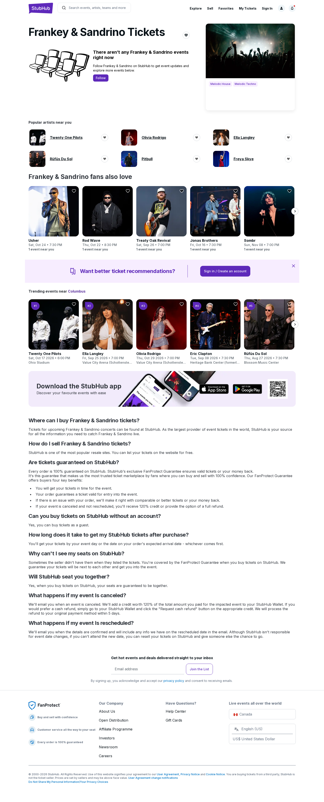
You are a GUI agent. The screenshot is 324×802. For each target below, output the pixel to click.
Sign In (267, 8)
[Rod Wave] (107, 218)
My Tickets (248, 8)
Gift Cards (174, 720)
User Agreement (168, 774)
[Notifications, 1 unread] (292, 8)
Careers (105, 756)
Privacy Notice (190, 774)
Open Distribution (113, 720)
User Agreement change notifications (153, 777)
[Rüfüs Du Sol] (269, 332)
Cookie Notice (215, 774)
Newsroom (108, 747)
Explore (196, 8)
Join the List (199, 669)
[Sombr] (269, 218)
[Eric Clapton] (215, 332)
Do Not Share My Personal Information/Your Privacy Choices (68, 782)
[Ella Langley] (107, 332)
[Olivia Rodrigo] (161, 332)
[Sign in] (281, 8)
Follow (101, 78)
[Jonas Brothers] (215, 218)
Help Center (176, 711)
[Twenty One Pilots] (54, 332)
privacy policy (173, 681)
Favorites (226, 8)
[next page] (294, 211)
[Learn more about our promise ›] (45, 705)
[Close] (293, 265)
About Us (107, 711)
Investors (107, 738)
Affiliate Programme (115, 729)
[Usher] (54, 218)
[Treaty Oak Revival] (161, 218)
